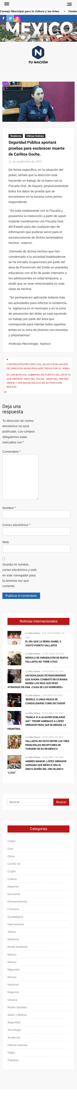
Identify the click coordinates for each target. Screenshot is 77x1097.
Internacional (16, 924)
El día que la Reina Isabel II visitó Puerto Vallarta (43, 643)
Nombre (9, 508)
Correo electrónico (16, 525)
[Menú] (6, 4)
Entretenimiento (17, 901)
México (12, 962)
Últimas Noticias (35, 136)
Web (5, 542)
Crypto (12, 871)
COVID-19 (14, 863)
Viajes (11, 1052)
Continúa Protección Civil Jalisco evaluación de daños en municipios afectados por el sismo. (38, 366)
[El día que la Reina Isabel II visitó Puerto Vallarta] (14, 637)
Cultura (12, 879)
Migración (14, 969)
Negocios (13, 992)
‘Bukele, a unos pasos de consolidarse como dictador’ (45, 701)
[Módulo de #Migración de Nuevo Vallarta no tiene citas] (14, 658)
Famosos (13, 909)
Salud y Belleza (17, 1014)
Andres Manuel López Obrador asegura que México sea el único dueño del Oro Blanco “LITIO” (37, 767)
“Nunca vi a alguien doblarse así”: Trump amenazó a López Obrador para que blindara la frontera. (37, 723)
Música (12, 977)
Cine (10, 848)
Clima (11, 856)
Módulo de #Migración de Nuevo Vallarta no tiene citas (46, 660)
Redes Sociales (17, 1007)
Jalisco (12, 931)
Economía (14, 894)
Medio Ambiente (18, 946)
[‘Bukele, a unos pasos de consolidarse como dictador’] (14, 699)
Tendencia (15, 136)
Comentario (11, 451)
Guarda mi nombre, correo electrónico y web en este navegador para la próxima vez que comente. (19, 575)
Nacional (13, 984)
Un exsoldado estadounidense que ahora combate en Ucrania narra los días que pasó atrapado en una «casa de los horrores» (38, 681)
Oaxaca (12, 999)
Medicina (13, 939)
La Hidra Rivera (32, 633)
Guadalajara (15, 916)
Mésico (12, 954)
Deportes (13, 886)
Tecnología (14, 1029)
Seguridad (14, 1022)
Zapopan (13, 1060)
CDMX (12, 841)
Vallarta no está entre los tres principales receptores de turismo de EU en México (47, 745)
